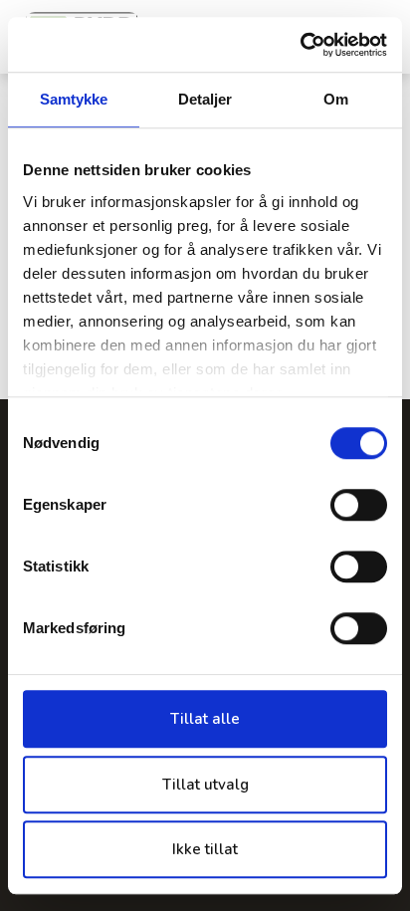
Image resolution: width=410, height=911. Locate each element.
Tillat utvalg (205, 785)
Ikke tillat (205, 849)
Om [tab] (335, 99)
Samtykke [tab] (74, 99)
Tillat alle (205, 719)
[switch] (358, 505)
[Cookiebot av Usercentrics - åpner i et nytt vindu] (300, 45)
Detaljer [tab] (205, 99)
